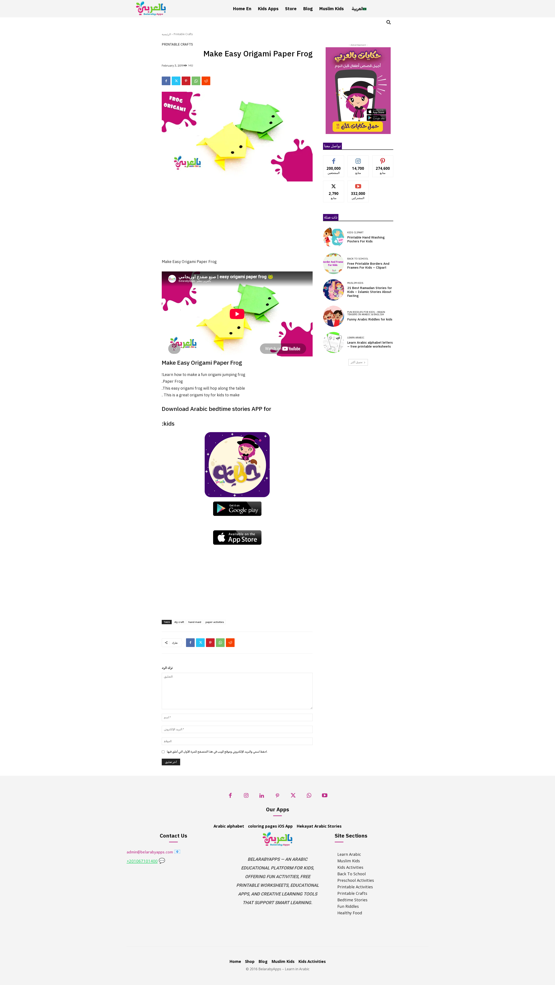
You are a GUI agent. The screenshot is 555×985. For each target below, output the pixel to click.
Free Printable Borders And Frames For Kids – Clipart (368, 265)
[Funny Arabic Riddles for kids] (333, 316)
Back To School (357, 259)
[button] (388, 22)
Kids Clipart (355, 232)
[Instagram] (246, 797)
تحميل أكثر (356, 362)
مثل (334, 158)
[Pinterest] (186, 81)
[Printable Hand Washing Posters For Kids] (333, 237)
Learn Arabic (355, 338)
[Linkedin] (262, 797)
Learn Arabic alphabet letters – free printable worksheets (370, 344)
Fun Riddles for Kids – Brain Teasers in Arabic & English (366, 313)
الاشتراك (358, 184)
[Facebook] (166, 81)
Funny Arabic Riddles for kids (369, 319)
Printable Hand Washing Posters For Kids (366, 239)
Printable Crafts (183, 34)
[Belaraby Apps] (151, 8)
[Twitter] (176, 81)
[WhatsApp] (196, 81)
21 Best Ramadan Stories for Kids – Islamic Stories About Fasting (369, 292)
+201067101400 (142, 861)
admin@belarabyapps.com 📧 (154, 852)
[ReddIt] (206, 81)
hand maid (194, 622)
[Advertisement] (237, 222)
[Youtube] (324, 797)
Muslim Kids (355, 283)
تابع (358, 158)
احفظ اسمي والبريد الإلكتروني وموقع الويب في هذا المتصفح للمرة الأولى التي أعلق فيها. (217, 751)
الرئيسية (166, 34)
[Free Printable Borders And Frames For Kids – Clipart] (333, 263)
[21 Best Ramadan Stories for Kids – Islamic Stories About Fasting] (333, 289)
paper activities (215, 622)
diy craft (179, 622)
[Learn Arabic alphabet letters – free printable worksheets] (333, 342)
